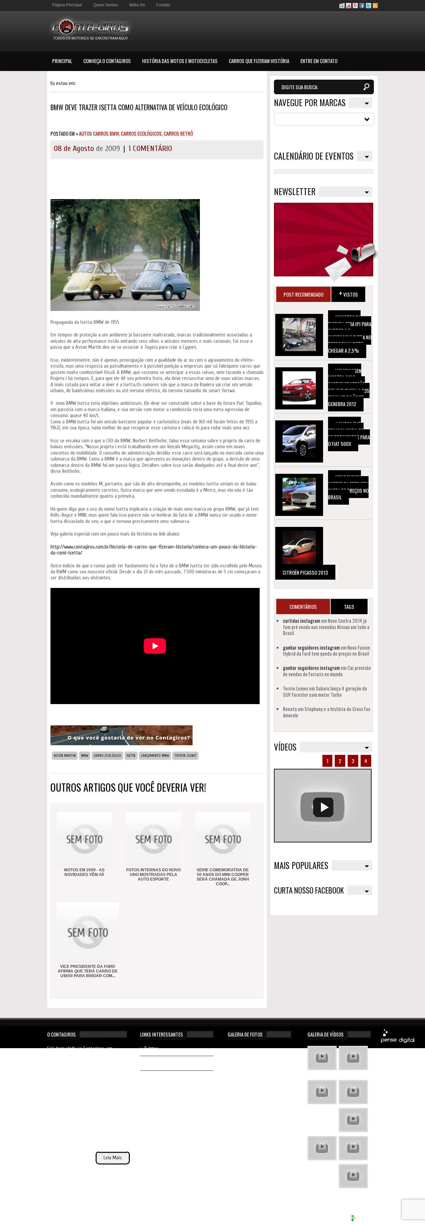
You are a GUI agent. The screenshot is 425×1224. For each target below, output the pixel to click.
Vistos (348, 293)
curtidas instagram (301, 620)
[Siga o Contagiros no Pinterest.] (355, 7)
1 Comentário (150, 148)
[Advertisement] (257, 30)
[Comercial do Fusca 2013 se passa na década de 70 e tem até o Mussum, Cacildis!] (322, 1093)
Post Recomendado (303, 294)
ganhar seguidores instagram (311, 647)
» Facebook (150, 1063)
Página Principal (67, 5)
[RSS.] (375, 7)
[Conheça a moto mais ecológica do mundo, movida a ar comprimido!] (353, 1149)
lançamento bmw (155, 756)
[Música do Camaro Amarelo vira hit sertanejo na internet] (353, 1177)
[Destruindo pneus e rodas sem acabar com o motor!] (322, 1149)
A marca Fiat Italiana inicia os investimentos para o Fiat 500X (349, 433)
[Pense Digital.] (398, 1042)
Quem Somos (105, 5)
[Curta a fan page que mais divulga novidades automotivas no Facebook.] (362, 7)
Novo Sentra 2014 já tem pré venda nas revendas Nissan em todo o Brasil (326, 626)
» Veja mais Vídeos (352, 1195)
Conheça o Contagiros (107, 60)
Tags (349, 606)
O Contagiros (61, 1034)
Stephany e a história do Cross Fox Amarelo (326, 711)
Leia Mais (113, 1158)
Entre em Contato (318, 60)
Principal (62, 60)
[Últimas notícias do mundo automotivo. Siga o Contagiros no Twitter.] (368, 7)
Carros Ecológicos (141, 133)
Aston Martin (65, 756)
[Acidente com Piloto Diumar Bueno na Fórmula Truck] (353, 1121)
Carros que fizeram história (259, 60)
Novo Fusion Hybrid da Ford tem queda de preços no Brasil (348, 487)
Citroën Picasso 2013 (305, 572)
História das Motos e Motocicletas (179, 60)
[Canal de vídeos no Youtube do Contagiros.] (348, 7)
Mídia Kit (137, 5)
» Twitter (149, 1048)
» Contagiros (152, 1077)
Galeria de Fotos (245, 1034)
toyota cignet (185, 756)
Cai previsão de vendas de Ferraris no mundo (327, 670)
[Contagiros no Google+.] (342, 7)
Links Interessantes (161, 1034)
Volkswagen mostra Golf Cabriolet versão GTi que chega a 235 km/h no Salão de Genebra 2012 (349, 387)
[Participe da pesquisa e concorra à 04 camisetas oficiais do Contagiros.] (121, 744)
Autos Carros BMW (99, 133)
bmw (84, 756)
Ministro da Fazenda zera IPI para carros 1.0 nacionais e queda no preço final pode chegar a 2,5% (349, 334)
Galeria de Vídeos (325, 1034)
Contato (163, 5)
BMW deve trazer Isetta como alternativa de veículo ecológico (138, 107)
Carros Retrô (178, 133)
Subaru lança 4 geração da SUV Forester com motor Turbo (325, 691)
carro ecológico (107, 756)
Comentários (303, 606)
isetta (131, 756)
